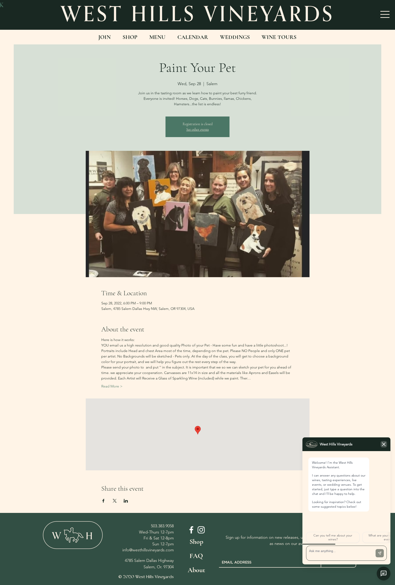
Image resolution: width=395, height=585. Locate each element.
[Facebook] (191, 530)
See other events (197, 129)
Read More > (112, 386)
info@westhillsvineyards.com (148, 549)
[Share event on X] (114, 501)
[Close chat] (383, 573)
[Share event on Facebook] (103, 501)
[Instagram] (201, 530)
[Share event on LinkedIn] (126, 501)
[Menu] (385, 14)
